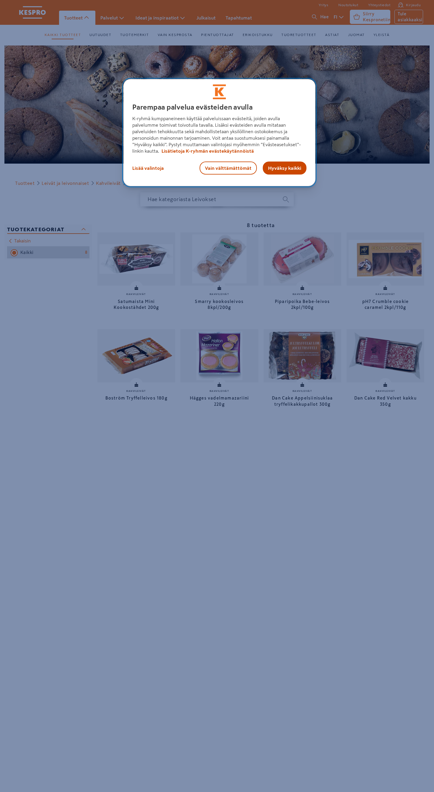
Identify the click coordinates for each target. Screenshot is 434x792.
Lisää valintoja (148, 168)
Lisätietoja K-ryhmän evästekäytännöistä (207, 151)
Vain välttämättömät (228, 168)
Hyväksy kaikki (284, 168)
